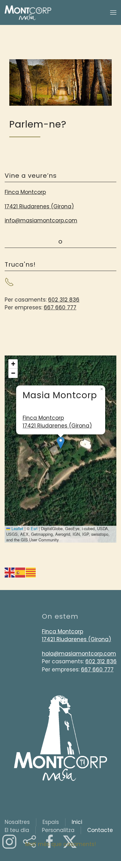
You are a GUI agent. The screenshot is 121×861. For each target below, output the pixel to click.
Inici (77, 822)
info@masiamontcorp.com (41, 220)
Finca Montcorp (25, 192)
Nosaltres (17, 822)
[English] (10, 572)
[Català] (31, 572)
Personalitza (58, 830)
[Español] (20, 572)
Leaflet (16, 528)
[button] (113, 12)
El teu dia (17, 830)
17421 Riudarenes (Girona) (39, 206)
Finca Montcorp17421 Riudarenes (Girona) (57, 422)
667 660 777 (60, 307)
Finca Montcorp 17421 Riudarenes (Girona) (76, 635)
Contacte (100, 830)
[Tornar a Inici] (28, 12)
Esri (34, 528)
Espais (51, 822)
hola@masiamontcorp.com (79, 653)
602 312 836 (63, 299)
